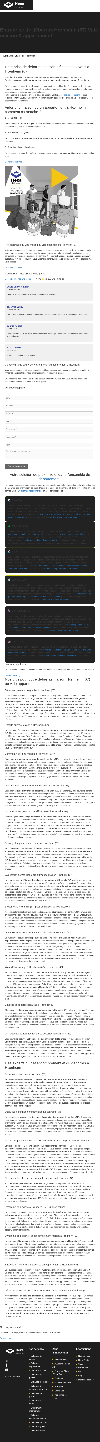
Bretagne (59, 1386)
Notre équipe (84, 1360)
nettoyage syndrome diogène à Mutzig (41, 540)
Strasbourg (19, 56)
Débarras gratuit (38, 1426)
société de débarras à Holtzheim (64, 631)
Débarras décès (38, 1431)
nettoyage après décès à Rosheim (74, 534)
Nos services (84, 1356)
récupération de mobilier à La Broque (24, 534)
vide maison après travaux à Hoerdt (55, 514)
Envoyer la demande (16, 466)
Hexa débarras (6, 56)
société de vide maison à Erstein (63, 517)
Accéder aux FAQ (12, 676)
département (49, 479)
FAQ (80, 1371)
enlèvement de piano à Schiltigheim (44, 597)
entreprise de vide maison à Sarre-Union (59, 650)
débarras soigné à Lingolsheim (37, 628)
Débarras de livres (39, 1422)
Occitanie (59, 1378)
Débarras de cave (39, 1370)
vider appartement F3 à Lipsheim (48, 566)
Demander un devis (13, 162)
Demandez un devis (13, 268)
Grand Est (59, 1391)
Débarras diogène (39, 1382)
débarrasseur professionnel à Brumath (60, 569)
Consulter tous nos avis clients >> (19, 279)
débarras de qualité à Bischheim (56, 600)
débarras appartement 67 (31, 491)
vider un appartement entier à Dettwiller (59, 656)
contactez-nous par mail (70, 95)
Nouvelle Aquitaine (63, 1382)
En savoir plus (6, 1338)
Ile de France (60, 1359)
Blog (80, 1375)
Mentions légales (86, 1380)
